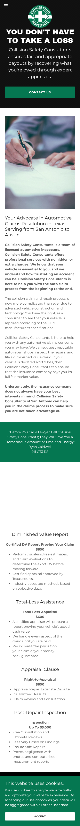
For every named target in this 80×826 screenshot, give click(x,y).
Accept (40, 816)
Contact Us (40, 92)
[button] (7, 6)
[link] (40, 5)
